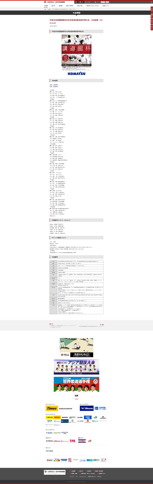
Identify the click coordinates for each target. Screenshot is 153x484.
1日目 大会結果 (53, 84)
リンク (77, 476)
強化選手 (61, 5)
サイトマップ (72, 476)
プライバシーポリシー (82, 476)
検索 (106, 2)
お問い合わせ (98, 2)
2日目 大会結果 (53, 86)
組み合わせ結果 (60, 298)
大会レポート (52, 215)
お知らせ (53, 5)
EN (151, 2)
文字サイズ (103, 2)
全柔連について (102, 473)
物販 (87, 2)
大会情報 (46, 5)
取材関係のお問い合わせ (92, 476)
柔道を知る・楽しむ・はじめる (88, 473)
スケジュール (92, 2)
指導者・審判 (74, 473)
